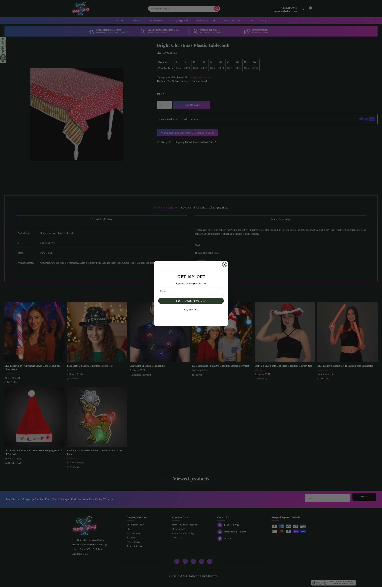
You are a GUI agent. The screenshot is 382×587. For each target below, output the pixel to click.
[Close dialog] (224, 264)
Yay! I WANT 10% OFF (191, 301)
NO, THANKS (191, 310)
